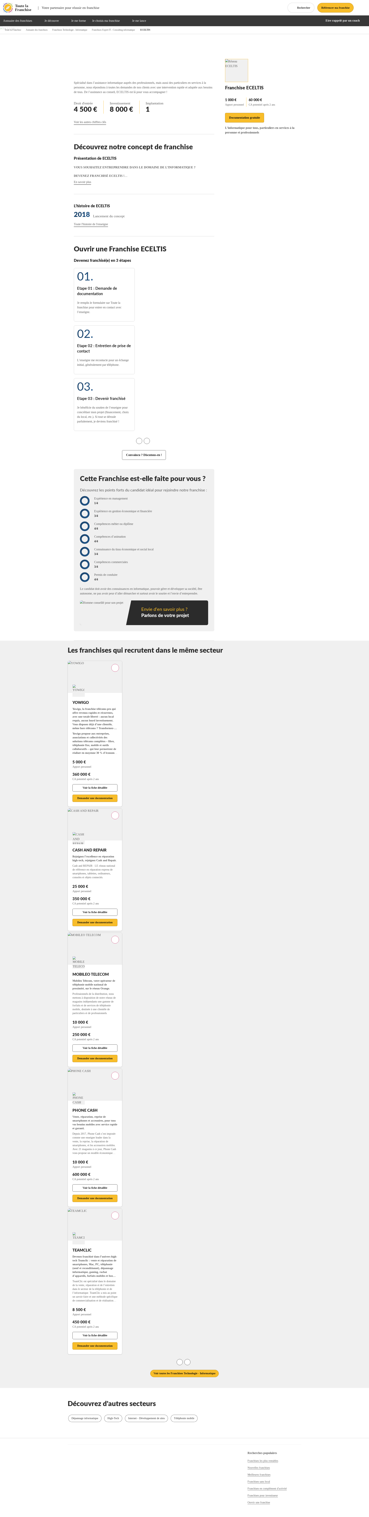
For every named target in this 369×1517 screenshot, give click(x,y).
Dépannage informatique (84, 1418)
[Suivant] (147, 441)
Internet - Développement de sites (146, 1418)
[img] (36, 20)
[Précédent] (139, 441)
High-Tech (113, 1418)
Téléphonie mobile (184, 1418)
